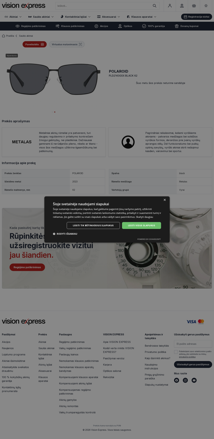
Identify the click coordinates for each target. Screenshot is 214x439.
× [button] (164, 200)
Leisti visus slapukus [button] (141, 225)
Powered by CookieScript (149, 239)
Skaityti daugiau (144, 216)
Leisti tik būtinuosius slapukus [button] (93, 225)
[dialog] (107, 219)
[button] (65, 234)
